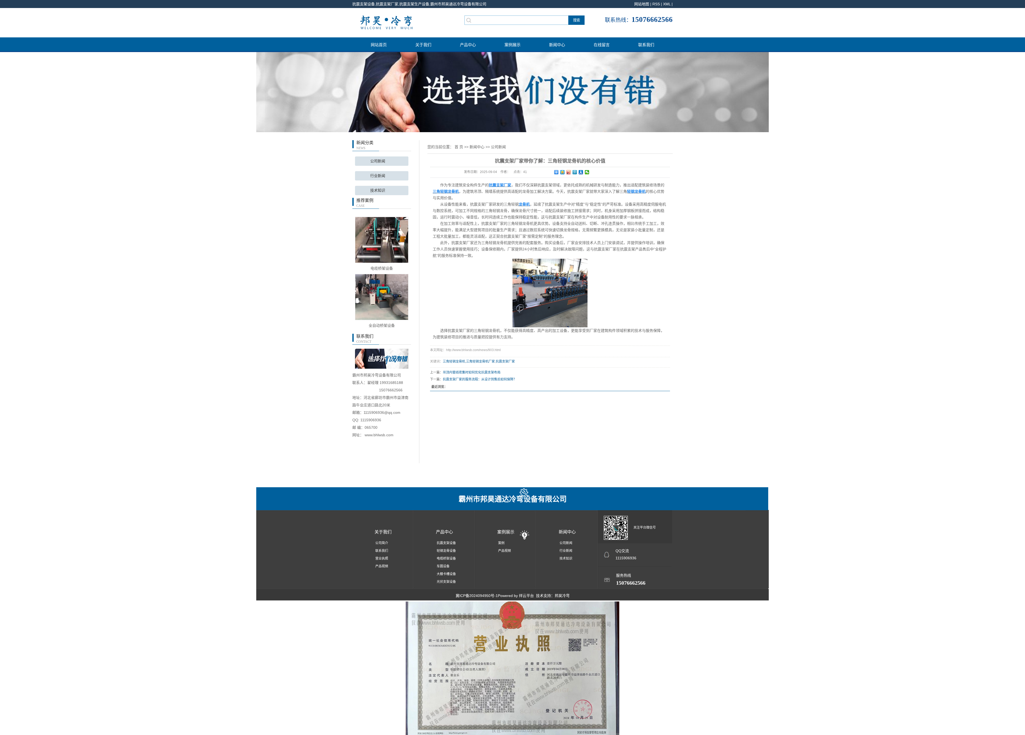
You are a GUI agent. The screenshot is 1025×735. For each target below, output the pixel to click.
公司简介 (381, 543)
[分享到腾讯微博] (575, 172)
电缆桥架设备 (381, 268)
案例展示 (512, 44)
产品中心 (468, 44)
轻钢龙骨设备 (446, 551)
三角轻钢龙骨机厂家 (480, 361)
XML (667, 4)
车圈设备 (443, 566)
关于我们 (423, 44)
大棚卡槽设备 (446, 574)
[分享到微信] (587, 172)
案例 (501, 543)
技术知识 (377, 190)
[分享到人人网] (581, 172)
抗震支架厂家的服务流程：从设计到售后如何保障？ (480, 379)
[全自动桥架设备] (381, 296)
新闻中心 (557, 44)
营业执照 (381, 558)
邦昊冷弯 (562, 595)
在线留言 (602, 44)
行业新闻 (377, 176)
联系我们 (646, 44)
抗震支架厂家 (505, 361)
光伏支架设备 (446, 582)
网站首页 (379, 44)
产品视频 (381, 566)
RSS (656, 4)
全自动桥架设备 (382, 325)
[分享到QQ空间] (562, 172)
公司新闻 (377, 161)
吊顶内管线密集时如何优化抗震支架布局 (471, 372)
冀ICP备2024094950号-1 (477, 595)
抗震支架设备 (446, 543)
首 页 (459, 147)
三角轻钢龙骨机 (454, 361)
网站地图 (641, 4)
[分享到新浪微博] (568, 172)
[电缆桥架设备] (381, 239)
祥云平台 (526, 595)
